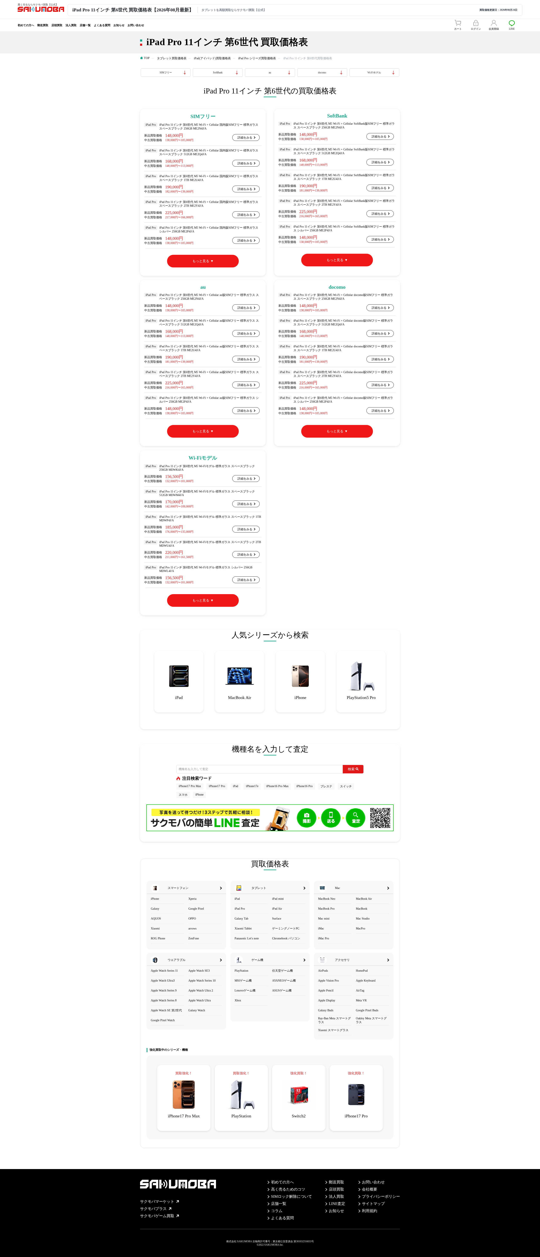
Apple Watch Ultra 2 (200, 990)
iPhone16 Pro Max (277, 786)
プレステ (326, 786)
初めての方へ (26, 25)
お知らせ (118, 25)
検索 (351, 769)
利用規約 (369, 1211)
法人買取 (71, 25)
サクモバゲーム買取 (157, 1216)
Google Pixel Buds (367, 1010)
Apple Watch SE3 (199, 970)
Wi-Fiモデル (374, 72)
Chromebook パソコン (286, 938)
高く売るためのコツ (288, 1189)
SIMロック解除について (291, 1196)
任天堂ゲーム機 (282, 970)
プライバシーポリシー (381, 1196)
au (270, 72)
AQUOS (156, 918)
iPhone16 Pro (304, 786)
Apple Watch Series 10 (202, 980)
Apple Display (326, 1000)
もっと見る (200, 261)
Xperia (192, 898)
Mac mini (323, 918)
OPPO (192, 918)
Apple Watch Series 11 (164, 970)
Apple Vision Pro (328, 980)
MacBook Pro (326, 908)
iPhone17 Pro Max (190, 786)
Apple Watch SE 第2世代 (166, 1010)
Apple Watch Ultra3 (163, 980)
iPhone (199, 794)
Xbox (238, 1000)
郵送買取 (42, 25)
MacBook (361, 908)
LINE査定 (337, 1204)
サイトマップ (373, 1204)
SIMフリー (166, 72)
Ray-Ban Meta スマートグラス (334, 1020)
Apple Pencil (325, 990)
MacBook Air (364, 898)
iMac (321, 928)
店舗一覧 (85, 25)
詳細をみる (245, 137)
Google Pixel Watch (163, 1020)
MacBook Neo (326, 898)
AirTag (360, 990)
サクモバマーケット (157, 1201)
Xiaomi (155, 928)
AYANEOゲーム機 (284, 980)
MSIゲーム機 (243, 980)
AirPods (323, 970)
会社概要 (369, 1189)
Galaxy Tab (241, 918)
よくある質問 (102, 25)
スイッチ (346, 786)
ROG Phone (158, 938)
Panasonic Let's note (247, 938)
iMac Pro (323, 938)
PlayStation (241, 970)
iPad (235, 786)
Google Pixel (196, 908)
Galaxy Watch (196, 1010)
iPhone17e (252, 786)
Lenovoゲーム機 (245, 990)
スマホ (183, 794)
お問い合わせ (136, 25)
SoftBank (218, 72)
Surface (276, 918)
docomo (322, 72)
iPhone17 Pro (217, 786)
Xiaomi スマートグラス (333, 1030)
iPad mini (278, 898)
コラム (276, 1211)
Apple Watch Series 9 (164, 990)
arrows (192, 928)
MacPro (360, 928)
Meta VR (361, 1000)
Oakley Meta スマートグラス (371, 1020)
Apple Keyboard (365, 980)
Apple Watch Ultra (199, 1000)
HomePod (362, 970)
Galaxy (155, 908)
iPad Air (277, 908)
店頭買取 (56, 25)
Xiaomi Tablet (243, 928)
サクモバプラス (153, 1209)
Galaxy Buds (325, 1010)
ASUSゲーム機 (282, 990)
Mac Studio (363, 918)
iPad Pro (240, 908)
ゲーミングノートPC (285, 928)
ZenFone (193, 938)
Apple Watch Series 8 (164, 1000)
